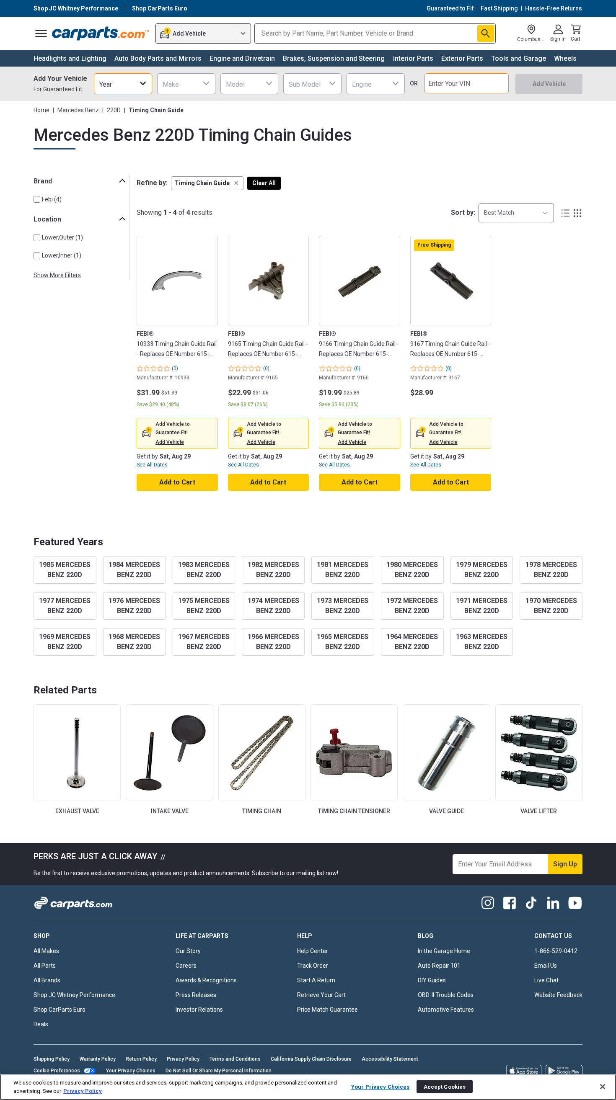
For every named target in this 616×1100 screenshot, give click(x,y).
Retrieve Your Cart (321, 995)
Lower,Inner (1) (61, 255)
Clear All (264, 183)
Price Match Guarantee (327, 1009)
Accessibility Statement (390, 1059)
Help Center (312, 951)
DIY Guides (432, 980)
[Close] (602, 1086)
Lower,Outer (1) (62, 237)
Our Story (188, 951)
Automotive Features (446, 1009)
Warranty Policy (98, 1059)
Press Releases (196, 995)
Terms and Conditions (235, 1059)
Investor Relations (199, 1009)
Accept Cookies (445, 1086)
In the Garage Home (444, 951)
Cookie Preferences (57, 1071)
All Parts (45, 965)
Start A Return (316, 980)
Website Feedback (558, 995)
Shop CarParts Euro (59, 1009)
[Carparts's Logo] (101, 33)
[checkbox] (37, 199)
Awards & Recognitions (206, 980)
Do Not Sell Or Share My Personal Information (219, 1071)
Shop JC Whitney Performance (74, 995)
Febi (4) (52, 199)
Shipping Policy (52, 1059)
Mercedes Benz (78, 110)
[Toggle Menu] (41, 33)
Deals (41, 1024)
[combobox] (123, 83)
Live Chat (546, 980)
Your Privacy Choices (130, 1071)
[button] (207, 183)
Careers (186, 965)
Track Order (312, 965)
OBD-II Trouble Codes (446, 995)
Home (41, 110)
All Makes (46, 951)
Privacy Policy (183, 1059)
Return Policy (141, 1059)
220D (114, 110)
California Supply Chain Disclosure (311, 1059)
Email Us (545, 965)
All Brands (47, 980)
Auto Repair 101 (439, 965)
